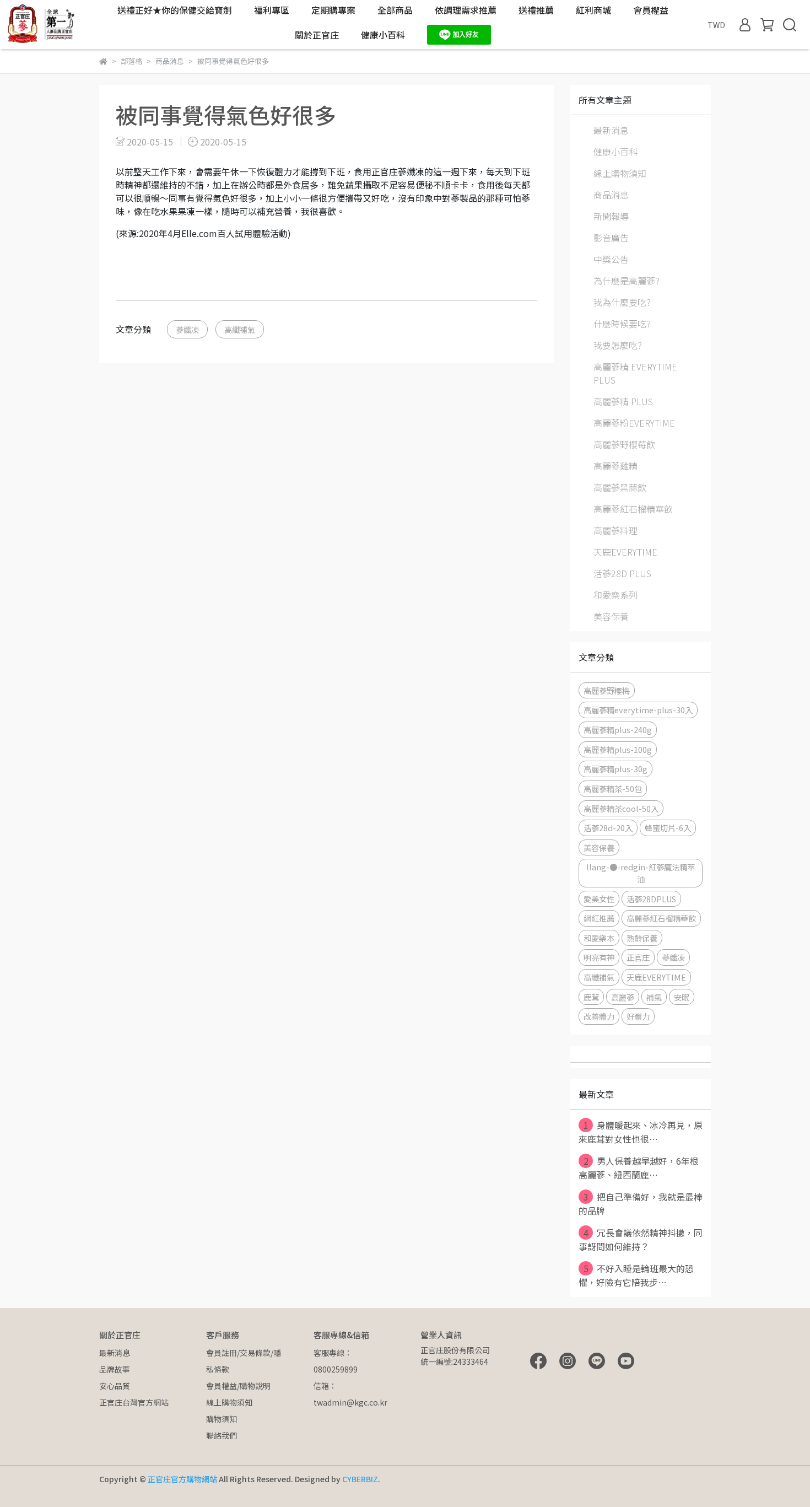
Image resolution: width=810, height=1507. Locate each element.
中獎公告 (611, 259)
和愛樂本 (599, 938)
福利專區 (271, 10)
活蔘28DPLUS (651, 899)
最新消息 (611, 130)
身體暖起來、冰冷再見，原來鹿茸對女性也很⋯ (641, 1131)
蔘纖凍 (187, 329)
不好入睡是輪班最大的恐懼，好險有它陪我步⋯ (636, 1275)
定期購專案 (333, 10)
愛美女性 (599, 899)
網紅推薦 (599, 918)
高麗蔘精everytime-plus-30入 (638, 709)
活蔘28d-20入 (608, 827)
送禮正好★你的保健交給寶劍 (174, 10)
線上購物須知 (619, 173)
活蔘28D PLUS (622, 573)
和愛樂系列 (615, 594)
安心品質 (114, 1385)
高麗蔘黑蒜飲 (619, 487)
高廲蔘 (622, 997)
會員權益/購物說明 (238, 1385)
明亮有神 (599, 957)
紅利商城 (593, 10)
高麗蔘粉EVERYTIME (634, 422)
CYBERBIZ (360, 1478)
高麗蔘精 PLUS (623, 401)
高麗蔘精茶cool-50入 (621, 808)
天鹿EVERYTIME (625, 551)
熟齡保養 (642, 938)
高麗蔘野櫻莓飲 (624, 444)
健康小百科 (383, 35)
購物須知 (221, 1418)
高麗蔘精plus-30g (615, 768)
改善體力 (599, 1016)
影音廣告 (611, 237)
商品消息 (611, 194)
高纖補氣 (239, 329)
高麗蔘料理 (615, 530)
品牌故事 (114, 1369)
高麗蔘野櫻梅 (607, 690)
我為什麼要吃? (622, 302)
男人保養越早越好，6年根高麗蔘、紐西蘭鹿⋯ (639, 1167)
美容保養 (611, 616)
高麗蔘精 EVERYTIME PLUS (635, 373)
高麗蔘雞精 (615, 465)
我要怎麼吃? (617, 345)
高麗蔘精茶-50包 (613, 788)
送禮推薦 (536, 10)
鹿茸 (591, 997)
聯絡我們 (221, 1435)
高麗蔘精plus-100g (618, 749)
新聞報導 (611, 216)
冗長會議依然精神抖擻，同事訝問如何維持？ (641, 1239)
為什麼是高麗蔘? (626, 280)
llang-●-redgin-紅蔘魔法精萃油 (640, 873)
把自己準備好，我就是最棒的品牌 (641, 1203)
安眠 (681, 997)
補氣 (654, 997)
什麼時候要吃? (622, 323)
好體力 (638, 1016)
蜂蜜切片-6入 (668, 827)
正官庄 (638, 957)
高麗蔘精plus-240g (618, 729)
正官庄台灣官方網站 (134, 1402)
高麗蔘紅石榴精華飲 (633, 508)
